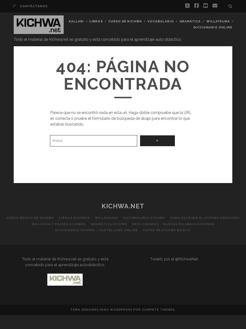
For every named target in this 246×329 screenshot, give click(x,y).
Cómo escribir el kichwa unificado (205, 218)
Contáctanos (34, 6)
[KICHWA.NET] (39, 31)
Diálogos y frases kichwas (59, 224)
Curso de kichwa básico (167, 230)
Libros (96, 21)
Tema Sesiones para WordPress (101, 309)
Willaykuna (218, 21)
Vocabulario (161, 21)
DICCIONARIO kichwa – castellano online (96, 230)
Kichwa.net (123, 206)
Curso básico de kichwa (30, 218)
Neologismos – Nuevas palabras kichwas (173, 224)
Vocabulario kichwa (144, 218)
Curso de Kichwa (125, 21)
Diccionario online (212, 27)
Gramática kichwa (109, 224)
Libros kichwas (74, 218)
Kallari (76, 21)
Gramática (190, 21)
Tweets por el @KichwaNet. (174, 259)
